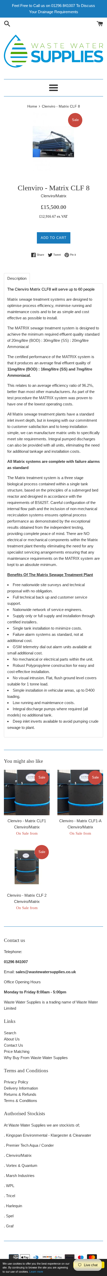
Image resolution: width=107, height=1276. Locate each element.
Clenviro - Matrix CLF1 (27, 821)
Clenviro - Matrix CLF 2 (26, 895)
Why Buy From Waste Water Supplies (36, 1057)
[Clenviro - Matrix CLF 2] (27, 867)
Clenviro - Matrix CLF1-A (80, 821)
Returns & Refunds (20, 1094)
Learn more (36, 1271)
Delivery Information (21, 1088)
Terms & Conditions (20, 1100)
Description (16, 278)
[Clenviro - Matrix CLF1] (27, 792)
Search (10, 1033)
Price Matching (16, 1051)
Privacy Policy (16, 1082)
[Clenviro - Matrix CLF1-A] (80, 792)
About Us (12, 1039)
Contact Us (13, 1045)
